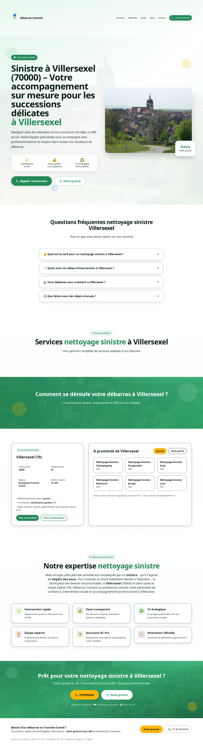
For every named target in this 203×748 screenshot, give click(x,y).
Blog (152, 17)
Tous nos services (27, 517)
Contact (162, 17)
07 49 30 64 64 (182, 17)
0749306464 (86, 695)
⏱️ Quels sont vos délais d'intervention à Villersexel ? (78, 268)
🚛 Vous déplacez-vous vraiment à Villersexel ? (74, 282)
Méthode (132, 17)
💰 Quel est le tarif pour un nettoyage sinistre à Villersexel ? (83, 254)
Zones (144, 17)
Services (120, 17)
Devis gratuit (72, 181)
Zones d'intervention (54, 517)
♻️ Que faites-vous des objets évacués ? (69, 296)
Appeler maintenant (33, 181)
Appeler (160, 451)
